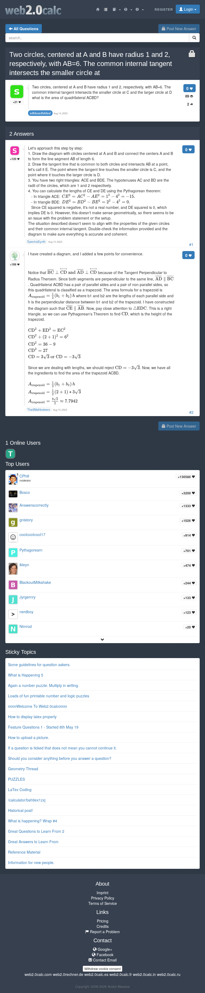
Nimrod (25, 626)
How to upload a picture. (28, 737)
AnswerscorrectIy (34, 505)
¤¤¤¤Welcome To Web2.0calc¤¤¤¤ (37, 706)
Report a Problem (104, 931)
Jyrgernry (27, 597)
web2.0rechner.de (68, 974)
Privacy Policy (102, 898)
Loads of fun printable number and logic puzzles (48, 695)
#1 (191, 244)
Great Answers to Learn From (33, 841)
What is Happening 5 (25, 675)
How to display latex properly (32, 716)
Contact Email (104, 960)
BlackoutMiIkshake (35, 582)
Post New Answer (180, 28)
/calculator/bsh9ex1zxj (26, 800)
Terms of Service (102, 903)
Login (188, 9)
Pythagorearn (30, 550)
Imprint (102, 892)
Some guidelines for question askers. (39, 664)
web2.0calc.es (96, 974)
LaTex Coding (19, 789)
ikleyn (24, 564)
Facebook (104, 954)
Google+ (104, 949)
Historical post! (20, 810)
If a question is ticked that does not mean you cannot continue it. (62, 747)
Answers (21, 134)
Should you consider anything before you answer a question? (59, 758)
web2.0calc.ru (168, 974)
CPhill (24, 476)
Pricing (102, 921)
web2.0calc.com (38, 974)
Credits (103, 926)
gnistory (26, 519)
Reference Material (24, 852)
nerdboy (26, 611)
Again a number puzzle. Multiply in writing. (43, 685)
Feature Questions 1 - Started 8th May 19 (43, 727)
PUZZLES (16, 779)
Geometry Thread (23, 768)
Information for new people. (31, 862)
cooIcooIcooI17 (32, 534)
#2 (191, 412)
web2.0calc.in (144, 974)
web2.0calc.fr (120, 974)
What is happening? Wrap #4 (32, 820)
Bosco (24, 492)
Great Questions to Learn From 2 (36, 831)
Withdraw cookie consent (102, 968)
